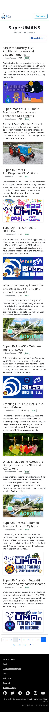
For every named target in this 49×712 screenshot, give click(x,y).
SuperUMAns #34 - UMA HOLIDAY (19, 229)
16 (24, 645)
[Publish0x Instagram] (35, 693)
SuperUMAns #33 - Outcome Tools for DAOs (22, 348)
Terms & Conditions (33, 699)
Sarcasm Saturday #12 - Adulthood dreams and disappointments (18, 51)
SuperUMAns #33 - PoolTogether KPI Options (20, 171)
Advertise (7, 678)
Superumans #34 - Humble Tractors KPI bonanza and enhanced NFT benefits (21, 112)
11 (33, 639)
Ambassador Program (12, 668)
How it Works (9, 659)
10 (28, 639)
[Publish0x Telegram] (20, 693)
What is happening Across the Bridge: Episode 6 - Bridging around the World (23, 288)
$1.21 (27, 587)
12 (38, 639)
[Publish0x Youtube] (43, 693)
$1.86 (27, 472)
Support (6, 683)
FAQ (5, 664)
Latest (37, 38)
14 (14, 645)
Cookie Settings (9, 687)
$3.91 (27, 234)
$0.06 (34, 411)
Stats (5, 673)
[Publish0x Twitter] (13, 693)
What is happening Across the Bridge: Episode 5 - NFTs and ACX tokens (23, 465)
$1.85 (27, 530)
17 (30, 645)
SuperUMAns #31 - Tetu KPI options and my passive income (24, 582)
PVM (20, 58)
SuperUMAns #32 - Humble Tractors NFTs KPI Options (21, 524)
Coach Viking (23, 410)
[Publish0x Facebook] (5, 693)
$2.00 (27, 295)
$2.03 (27, 119)
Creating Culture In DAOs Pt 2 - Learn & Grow (23, 405)
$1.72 (27, 353)
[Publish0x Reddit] (28, 693)
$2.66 (27, 58)
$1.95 (27, 177)
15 (19, 645)
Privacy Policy (45, 700)
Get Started (41, 16)
